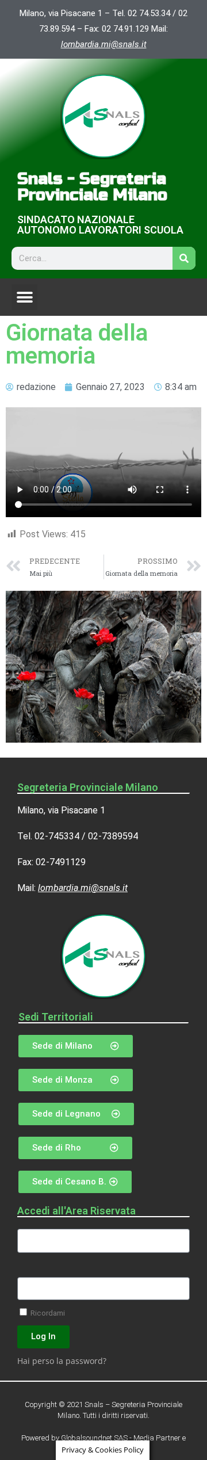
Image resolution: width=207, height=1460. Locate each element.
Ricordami (47, 1312)
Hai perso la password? (61, 1360)
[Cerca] (183, 258)
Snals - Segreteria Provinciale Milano (92, 187)
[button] (24, 297)
